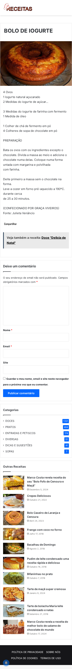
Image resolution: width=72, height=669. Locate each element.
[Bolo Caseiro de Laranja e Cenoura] (13, 518)
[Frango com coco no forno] (13, 534)
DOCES (9, 420)
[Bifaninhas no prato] (13, 578)
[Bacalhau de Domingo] (13, 548)
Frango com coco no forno (44, 529)
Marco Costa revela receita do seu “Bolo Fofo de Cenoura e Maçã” (46, 481)
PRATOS (10, 427)
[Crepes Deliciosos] (13, 501)
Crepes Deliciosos (39, 495)
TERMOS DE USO (50, 658)
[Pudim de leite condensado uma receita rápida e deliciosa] (13, 563)
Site (5, 362)
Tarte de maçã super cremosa (46, 589)
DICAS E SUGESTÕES (18, 445)
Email (7, 346)
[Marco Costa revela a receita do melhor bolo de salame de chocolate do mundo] (13, 627)
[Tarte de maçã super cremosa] (13, 594)
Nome (7, 330)
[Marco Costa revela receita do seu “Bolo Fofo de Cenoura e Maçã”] (13, 483)
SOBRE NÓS (53, 652)
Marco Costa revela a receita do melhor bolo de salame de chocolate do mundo (47, 625)
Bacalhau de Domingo (41, 544)
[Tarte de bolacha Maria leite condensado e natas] (13, 610)
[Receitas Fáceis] (18, 8)
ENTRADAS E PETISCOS (20, 433)
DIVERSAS (11, 439)
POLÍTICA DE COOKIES (24, 658)
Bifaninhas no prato (40, 574)
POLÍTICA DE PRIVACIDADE (27, 652)
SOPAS (9, 451)
